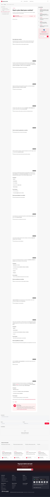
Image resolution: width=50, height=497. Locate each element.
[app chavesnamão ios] (43, 479)
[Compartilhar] (34, 16)
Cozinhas (5, 4)
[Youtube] (37, 482)
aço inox (17, 384)
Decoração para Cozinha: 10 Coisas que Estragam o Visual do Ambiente (44, 15)
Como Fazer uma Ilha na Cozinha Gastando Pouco (44, 26)
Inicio (21, 1)
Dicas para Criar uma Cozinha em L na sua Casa (44, 19)
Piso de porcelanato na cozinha (6, 11)
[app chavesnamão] (37, 479)
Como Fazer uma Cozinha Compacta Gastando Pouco (43, 22)
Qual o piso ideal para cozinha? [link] (10, 4)
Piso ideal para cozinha (5, 8)
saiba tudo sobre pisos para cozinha (30, 399)
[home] (5, 491)
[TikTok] (39, 482)
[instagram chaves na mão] (42, 482)
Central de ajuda (25, 484)
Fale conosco (3, 477)
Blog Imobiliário (26, 1)
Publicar (47, 423)
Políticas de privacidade (31, 492)
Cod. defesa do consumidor (4, 481)
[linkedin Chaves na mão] (44, 482)
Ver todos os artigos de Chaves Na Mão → (22, 409)
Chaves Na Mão (19, 405)
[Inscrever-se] (47, 36)
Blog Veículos (31, 1)
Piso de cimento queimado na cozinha (5, 10)
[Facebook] (34, 482)
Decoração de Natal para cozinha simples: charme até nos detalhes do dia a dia (44, 10)
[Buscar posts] (47, 1)
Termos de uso (25, 492)
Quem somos (3, 476)
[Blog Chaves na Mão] (4, 1)
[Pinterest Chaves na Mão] (47, 482)
